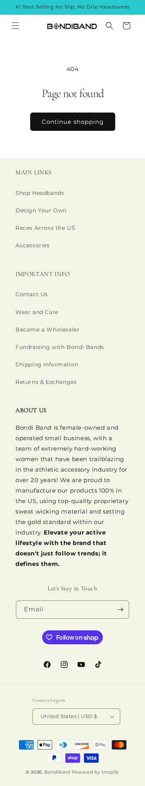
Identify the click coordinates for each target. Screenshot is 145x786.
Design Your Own (41, 210)
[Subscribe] (120, 609)
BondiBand (57, 772)
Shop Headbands (39, 192)
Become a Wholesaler (47, 329)
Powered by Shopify (95, 772)
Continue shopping (73, 121)
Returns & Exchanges (46, 381)
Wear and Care (36, 312)
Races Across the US (45, 227)
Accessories (32, 245)
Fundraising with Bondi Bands (59, 347)
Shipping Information (46, 364)
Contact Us (31, 294)
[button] (15, 25)
